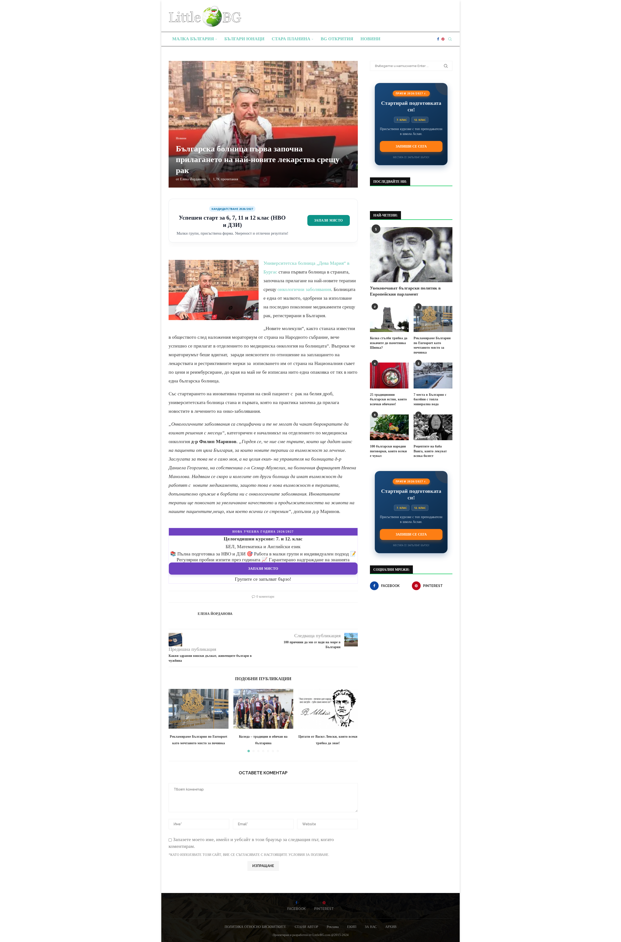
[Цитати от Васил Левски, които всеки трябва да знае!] (328, 709)
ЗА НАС (371, 927)
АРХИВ (390, 927)
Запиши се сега (411, 146)
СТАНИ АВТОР (306, 927)
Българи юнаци (244, 38)
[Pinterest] (442, 39)
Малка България (193, 38)
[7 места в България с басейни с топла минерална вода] (433, 375)
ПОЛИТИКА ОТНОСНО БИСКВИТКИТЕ (255, 927)
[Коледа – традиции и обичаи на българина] (263, 709)
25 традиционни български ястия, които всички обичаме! (388, 399)
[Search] (450, 39)
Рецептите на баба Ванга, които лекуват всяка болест (430, 451)
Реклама (333, 927)
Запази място (328, 220)
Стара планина (291, 38)
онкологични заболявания (304, 289)
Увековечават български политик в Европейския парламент (405, 291)
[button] (175, 720)
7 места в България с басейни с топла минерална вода (430, 399)
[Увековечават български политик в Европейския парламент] (411, 254)
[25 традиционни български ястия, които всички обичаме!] (389, 375)
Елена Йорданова (192, 179)
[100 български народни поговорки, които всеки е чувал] (389, 427)
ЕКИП (351, 927)
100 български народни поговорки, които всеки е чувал (388, 451)
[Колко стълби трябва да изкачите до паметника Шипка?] (389, 319)
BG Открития (337, 38)
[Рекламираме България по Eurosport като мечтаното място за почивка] (199, 709)
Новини (370, 38)
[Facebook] (438, 39)
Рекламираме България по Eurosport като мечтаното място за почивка (432, 345)
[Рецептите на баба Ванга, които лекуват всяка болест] (433, 427)
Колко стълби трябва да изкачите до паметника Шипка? (388, 342)
